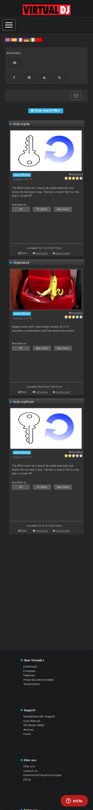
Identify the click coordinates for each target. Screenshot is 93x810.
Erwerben (29, 671)
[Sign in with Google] (59, 77)
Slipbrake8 (21, 263)
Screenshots (31, 684)
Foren (27, 734)
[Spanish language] (14, 39)
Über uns (29, 766)
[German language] (26, 39)
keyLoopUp (21, 124)
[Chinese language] (39, 39)
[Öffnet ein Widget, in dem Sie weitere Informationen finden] (74, 801)
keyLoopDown (23, 402)
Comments (42, 253)
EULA (27, 779)
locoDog (77, 174)
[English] (7, 39)
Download (30, 666)
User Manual (31, 721)
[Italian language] (32, 39)
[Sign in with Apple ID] (44, 77)
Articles (28, 729)
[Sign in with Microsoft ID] (29, 77)
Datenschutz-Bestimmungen (42, 775)
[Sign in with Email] (15, 63)
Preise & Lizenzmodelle (38, 679)
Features (29, 675)
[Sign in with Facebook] (14, 77)
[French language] (20, 39)
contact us (30, 771)
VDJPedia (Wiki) (33, 725)
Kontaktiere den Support (39, 716)
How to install (62, 253)
